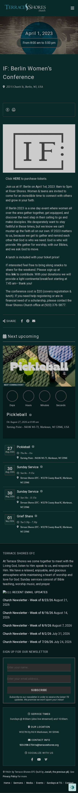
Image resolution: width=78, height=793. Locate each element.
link (14, 274)
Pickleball (17, 414)
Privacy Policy (10, 776)
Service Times (40, 714)
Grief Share (25, 516)
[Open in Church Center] (30, 414)
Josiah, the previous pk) (56, 772)
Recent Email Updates (30, 592)
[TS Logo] (25, 7)
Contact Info (40, 740)
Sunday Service (27, 467)
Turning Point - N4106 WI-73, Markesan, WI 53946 (43, 458)
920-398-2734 (27, 744)
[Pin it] (27, 321)
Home (7, 783)
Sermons (18, 783)
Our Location (40, 726)
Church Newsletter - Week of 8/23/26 (28, 600)
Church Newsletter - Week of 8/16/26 (28, 613)
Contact (69, 783)
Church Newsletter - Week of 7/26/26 (28, 642)
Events (39, 783)
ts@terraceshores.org (47, 744)
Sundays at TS (54, 783)
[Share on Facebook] (22, 321)
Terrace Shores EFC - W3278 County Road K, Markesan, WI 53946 (46, 480)
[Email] (33, 321)
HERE (16, 178)
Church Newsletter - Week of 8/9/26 (27, 625)
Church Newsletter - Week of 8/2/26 (27, 634)
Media (29, 783)
